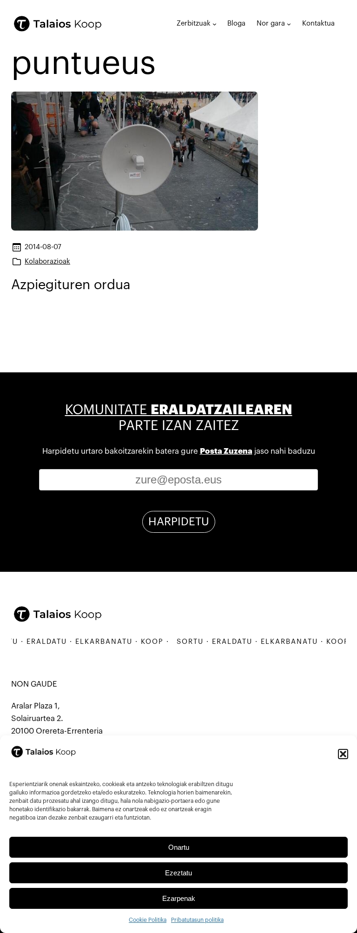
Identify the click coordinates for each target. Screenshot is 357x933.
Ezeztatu (178, 873)
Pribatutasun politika (197, 920)
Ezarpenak (178, 898)
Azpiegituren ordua (71, 284)
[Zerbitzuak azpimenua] (214, 24)
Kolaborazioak (47, 261)
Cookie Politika (147, 920)
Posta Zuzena (226, 451)
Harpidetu (178, 521)
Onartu (178, 847)
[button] (343, 754)
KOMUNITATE (178, 410)
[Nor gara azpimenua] (289, 24)
